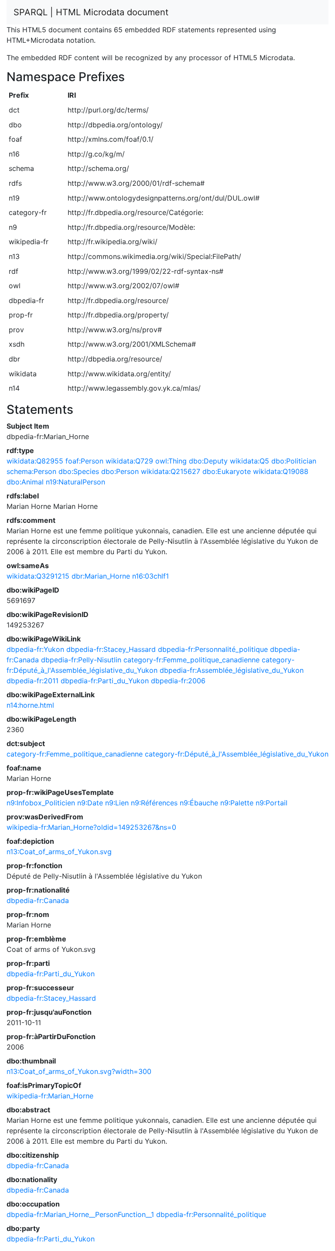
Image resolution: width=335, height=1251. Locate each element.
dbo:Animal (25, 481)
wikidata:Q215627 (170, 471)
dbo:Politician (293, 461)
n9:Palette (236, 802)
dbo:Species (78, 471)
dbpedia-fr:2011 (32, 680)
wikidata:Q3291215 (38, 576)
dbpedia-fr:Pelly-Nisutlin (81, 659)
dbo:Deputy (208, 461)
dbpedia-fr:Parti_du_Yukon (105, 680)
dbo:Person (120, 471)
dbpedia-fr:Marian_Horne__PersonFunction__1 (80, 1214)
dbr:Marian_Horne (101, 576)
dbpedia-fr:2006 (178, 680)
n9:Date (90, 802)
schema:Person (31, 471)
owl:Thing (171, 461)
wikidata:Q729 (129, 461)
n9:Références (154, 802)
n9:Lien (117, 802)
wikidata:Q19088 (280, 471)
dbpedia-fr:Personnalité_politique (213, 649)
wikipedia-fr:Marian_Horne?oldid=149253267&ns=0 (91, 827)
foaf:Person (84, 461)
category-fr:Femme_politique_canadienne (191, 659)
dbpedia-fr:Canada (38, 900)
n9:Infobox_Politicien (41, 802)
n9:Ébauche (199, 802)
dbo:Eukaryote (226, 471)
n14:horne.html (30, 705)
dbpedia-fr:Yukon (35, 649)
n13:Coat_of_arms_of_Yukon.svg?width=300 (79, 1071)
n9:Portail (271, 802)
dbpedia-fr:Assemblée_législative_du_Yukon (232, 670)
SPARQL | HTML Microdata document (91, 12)
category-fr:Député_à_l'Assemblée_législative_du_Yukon (236, 754)
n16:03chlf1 (150, 576)
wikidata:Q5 (249, 461)
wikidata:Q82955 (35, 461)
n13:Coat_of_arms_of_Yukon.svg (59, 851)
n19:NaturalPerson (75, 481)
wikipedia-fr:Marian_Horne (50, 1095)
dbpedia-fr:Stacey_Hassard (111, 649)
